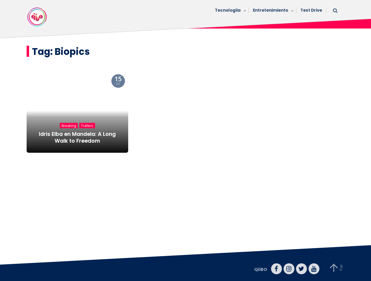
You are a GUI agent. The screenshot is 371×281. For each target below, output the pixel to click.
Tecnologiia (228, 10)
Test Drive (311, 10)
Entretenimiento (270, 10)
